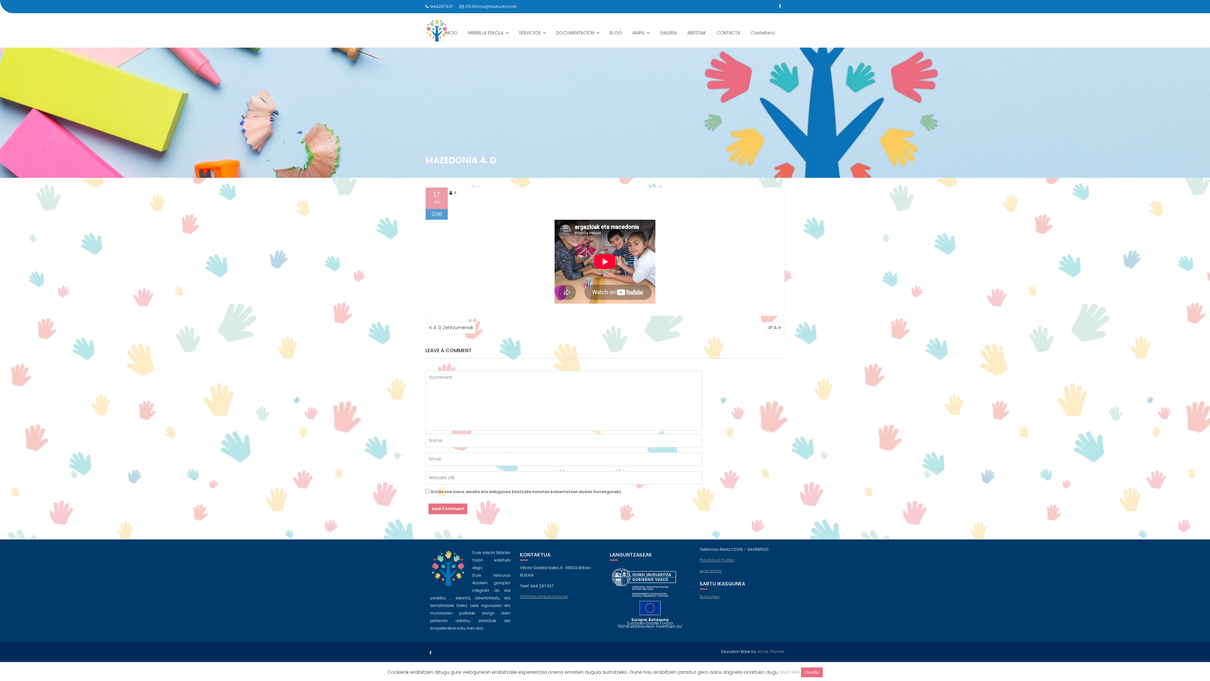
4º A (772, 327)
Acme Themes (771, 651)
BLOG (616, 33)
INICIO (451, 33)
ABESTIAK (696, 33)
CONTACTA (728, 33)
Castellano (763, 33)
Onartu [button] (812, 672)
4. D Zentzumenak (453, 327)
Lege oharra (711, 570)
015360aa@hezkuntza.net (490, 6)
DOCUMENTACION (575, 33)
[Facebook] (780, 7)
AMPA (638, 33)
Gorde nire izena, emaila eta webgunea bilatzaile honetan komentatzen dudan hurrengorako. (526, 491)
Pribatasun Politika (717, 560)
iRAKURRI (789, 672)
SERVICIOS (530, 33)
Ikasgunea (709, 596)
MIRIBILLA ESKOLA (486, 33)
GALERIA (668, 33)
